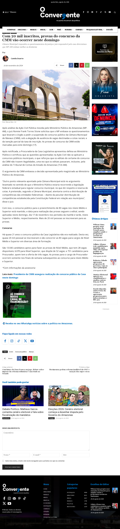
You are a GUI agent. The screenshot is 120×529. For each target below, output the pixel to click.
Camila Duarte (17, 58)
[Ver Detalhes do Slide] (105, 83)
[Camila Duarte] (5, 58)
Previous (95, 82)
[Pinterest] (96, 12)
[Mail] (92, 12)
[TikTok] (101, 12)
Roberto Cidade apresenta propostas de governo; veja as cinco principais (100, 264)
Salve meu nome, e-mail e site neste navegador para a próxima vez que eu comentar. (35, 461)
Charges (51, 418)
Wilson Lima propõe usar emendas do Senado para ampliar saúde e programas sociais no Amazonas (100, 231)
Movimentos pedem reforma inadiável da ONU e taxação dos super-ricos (69, 371)
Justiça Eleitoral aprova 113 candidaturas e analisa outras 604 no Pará (100, 278)
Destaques (6, 33)
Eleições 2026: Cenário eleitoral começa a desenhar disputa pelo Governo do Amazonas (65, 412)
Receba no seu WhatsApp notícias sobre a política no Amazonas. (39, 323)
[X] (105, 12)
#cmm (11, 352)
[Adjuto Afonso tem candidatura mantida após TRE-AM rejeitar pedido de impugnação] (113, 246)
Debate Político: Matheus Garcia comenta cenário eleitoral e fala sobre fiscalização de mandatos (22, 412)
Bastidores (6, 418)
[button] (115, 12)
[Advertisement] (106, 345)
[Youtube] (109, 12)
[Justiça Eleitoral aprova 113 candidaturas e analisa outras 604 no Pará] (113, 276)
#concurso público (21, 352)
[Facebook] (83, 12)
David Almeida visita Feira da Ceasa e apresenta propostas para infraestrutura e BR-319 (100, 294)
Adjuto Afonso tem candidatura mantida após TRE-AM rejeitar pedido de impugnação (100, 248)
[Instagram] (87, 12)
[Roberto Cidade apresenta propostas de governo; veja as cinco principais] (113, 262)
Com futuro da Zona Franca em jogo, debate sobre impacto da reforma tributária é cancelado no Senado (23, 372)
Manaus (13, 33)
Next (114, 82)
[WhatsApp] (87, 65)
